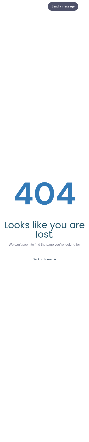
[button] (84, 6)
